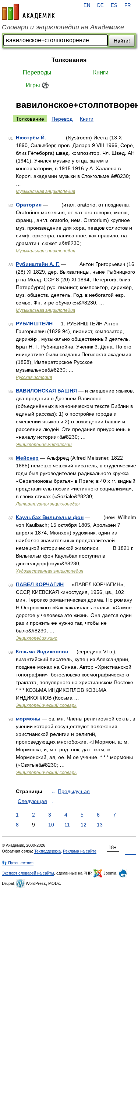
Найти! (122, 41)
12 (83, 825)
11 (67, 825)
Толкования (69, 60)
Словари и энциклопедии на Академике (63, 27)
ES (114, 5)
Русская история (34, 377)
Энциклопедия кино (36, 638)
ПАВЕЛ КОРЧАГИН (40, 584)
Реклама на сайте (79, 851)
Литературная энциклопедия (47, 504)
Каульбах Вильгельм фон (50, 517)
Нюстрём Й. (31, 138)
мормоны (28, 719)
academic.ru (28, 12)
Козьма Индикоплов (42, 651)
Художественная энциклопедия (49, 571)
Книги (101, 72)
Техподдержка (47, 851)
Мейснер (27, 458)
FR (127, 5)
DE (100, 5)
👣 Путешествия (17, 863)
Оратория (29, 205)
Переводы (37, 72)
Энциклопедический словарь (46, 705)
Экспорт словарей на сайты (28, 873)
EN (87, 5)
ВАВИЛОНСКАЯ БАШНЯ (46, 391)
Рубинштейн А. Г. (38, 264)
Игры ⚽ (37, 85)
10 (51, 825)
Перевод (62, 119)
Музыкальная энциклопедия (45, 191)
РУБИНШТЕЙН (34, 323)
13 (100, 825)
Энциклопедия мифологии (44, 444)
